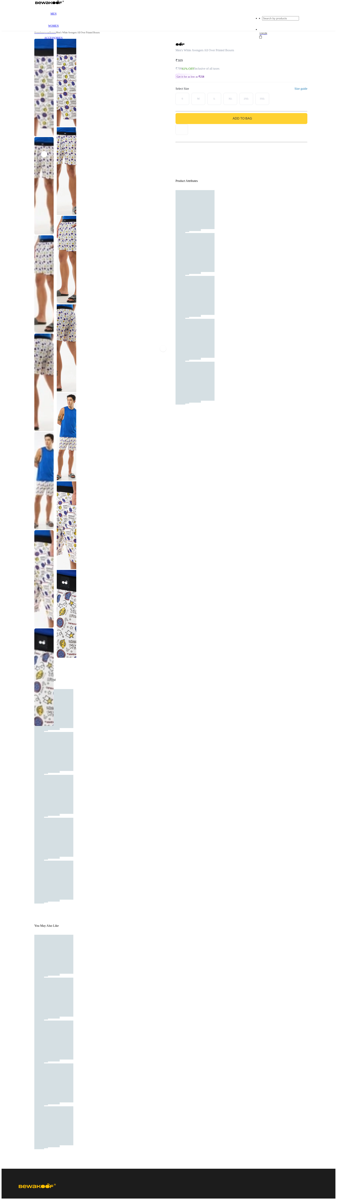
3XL (262, 98)
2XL (246, 98)
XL (230, 98)
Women (53, 25)
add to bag (242, 118)
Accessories (53, 37)
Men (54, 13)
